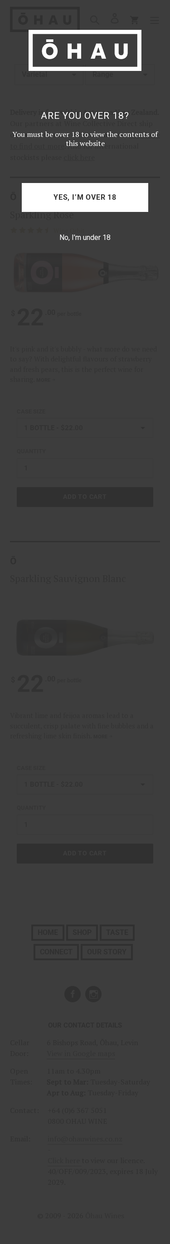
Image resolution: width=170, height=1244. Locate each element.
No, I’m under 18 (85, 237)
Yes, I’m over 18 (85, 197)
